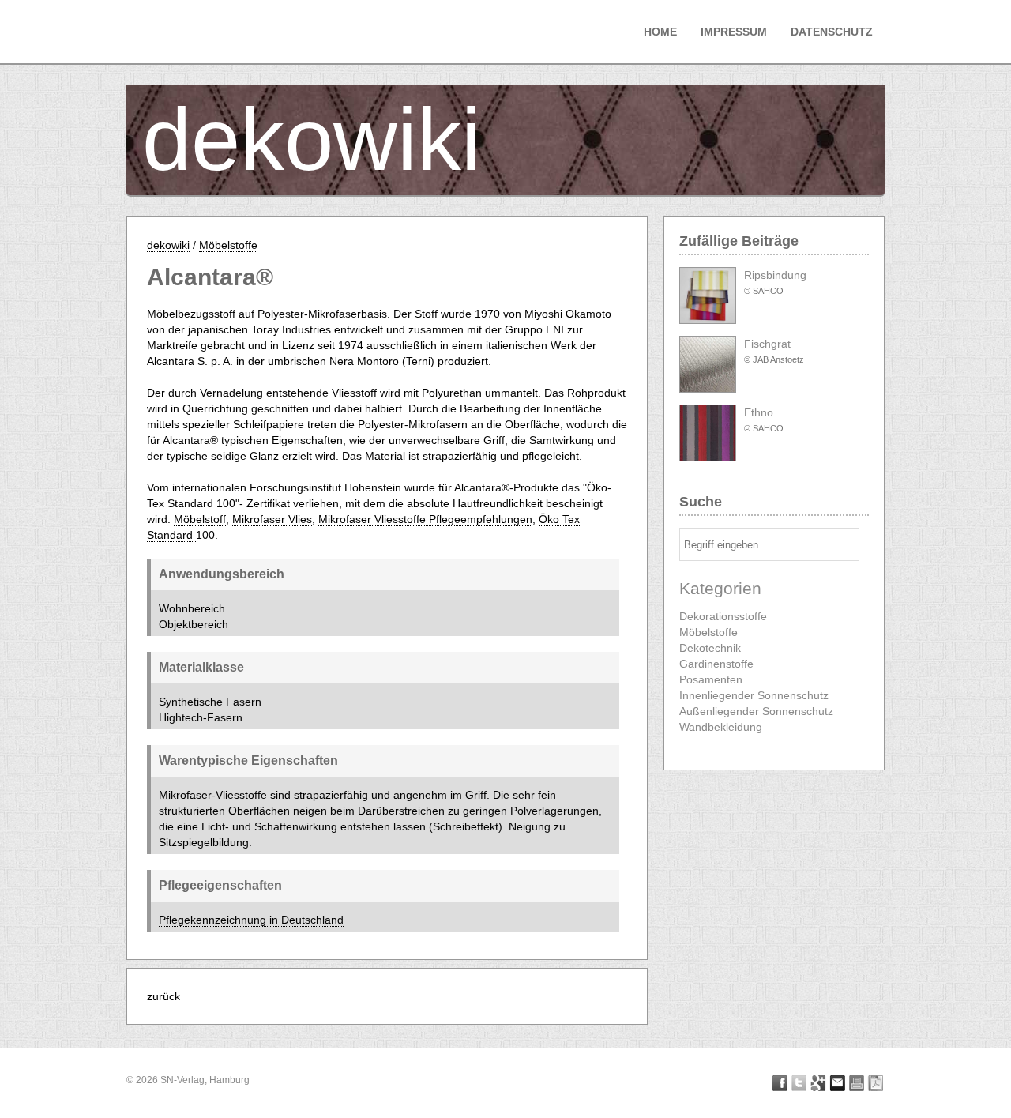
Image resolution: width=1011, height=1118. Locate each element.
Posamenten (710, 679)
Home (660, 31)
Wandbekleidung (720, 727)
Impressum (734, 31)
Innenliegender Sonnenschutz (754, 695)
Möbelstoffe (228, 245)
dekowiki (311, 139)
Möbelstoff (200, 519)
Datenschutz (832, 31)
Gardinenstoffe (716, 663)
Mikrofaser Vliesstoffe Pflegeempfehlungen (425, 519)
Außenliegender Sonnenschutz (756, 711)
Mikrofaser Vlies (272, 519)
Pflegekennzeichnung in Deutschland (251, 919)
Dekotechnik (710, 648)
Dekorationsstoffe (723, 616)
